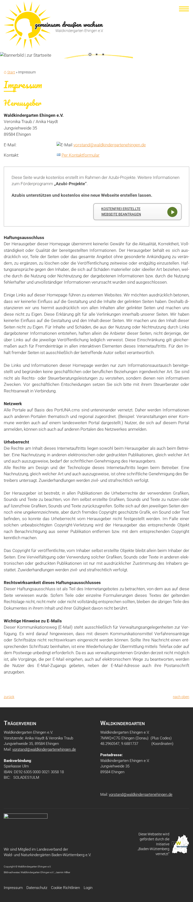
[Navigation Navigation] (184, 9)
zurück (9, 697)
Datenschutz (36, 887)
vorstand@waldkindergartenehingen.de (109, 144)
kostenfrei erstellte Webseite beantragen (121, 211)
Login (88, 887)
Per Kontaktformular (81, 155)
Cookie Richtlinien (65, 887)
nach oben (181, 697)
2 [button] (96, 55)
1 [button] (90, 55)
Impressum (13, 887)
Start (11, 72)
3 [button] (103, 55)
